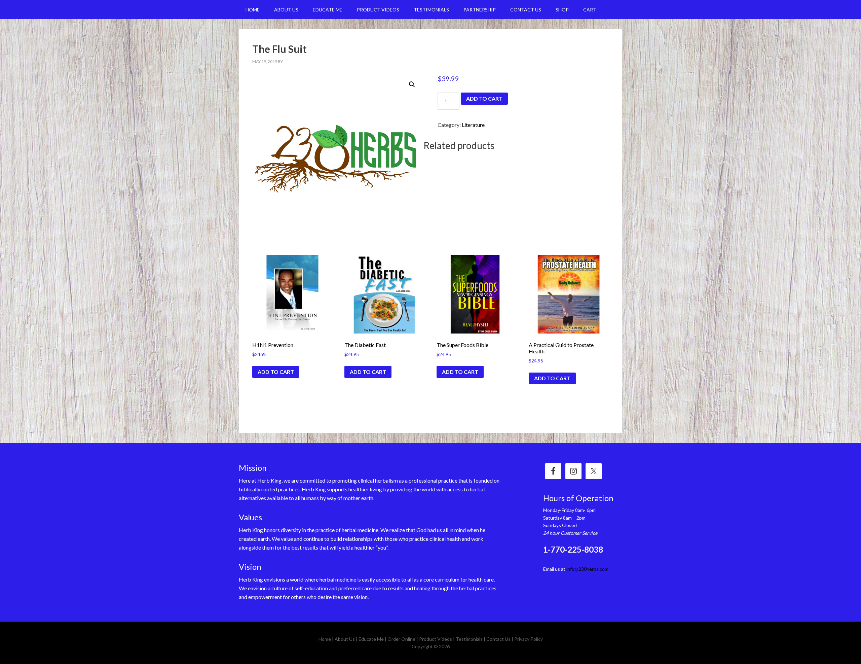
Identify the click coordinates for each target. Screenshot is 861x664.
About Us (345, 639)
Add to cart (484, 98)
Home (325, 639)
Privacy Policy (528, 639)
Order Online (401, 639)
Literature (473, 124)
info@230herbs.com (587, 569)
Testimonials (469, 639)
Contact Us (498, 639)
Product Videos (435, 639)
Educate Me (371, 639)
